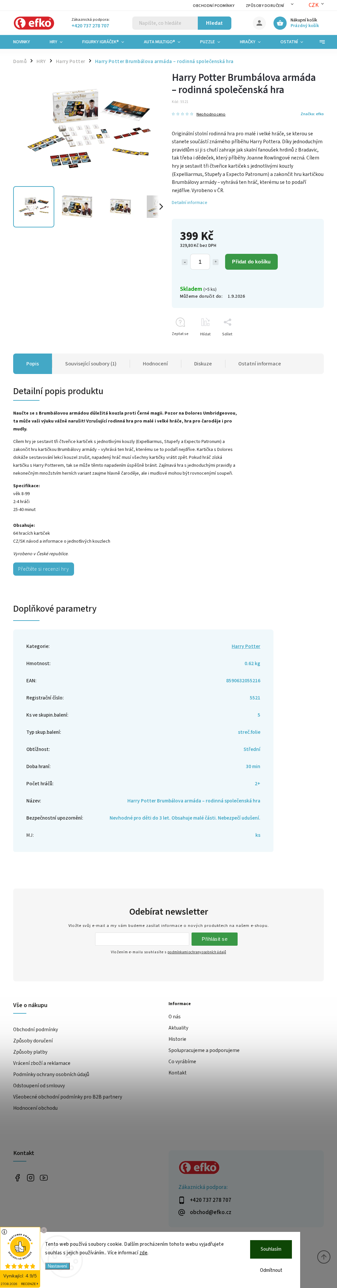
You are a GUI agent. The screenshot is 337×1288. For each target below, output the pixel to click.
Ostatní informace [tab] (259, 363)
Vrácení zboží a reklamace (41, 1063)
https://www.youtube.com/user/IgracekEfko (43, 1178)
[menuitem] (26, 42)
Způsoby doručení (265, 6)
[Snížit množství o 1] (185, 262)
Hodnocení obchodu (35, 1108)
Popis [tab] (32, 363)
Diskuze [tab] (203, 363)
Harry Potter (246, 646)
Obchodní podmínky (214, 6)
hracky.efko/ (30, 1178)
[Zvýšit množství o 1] (216, 262)
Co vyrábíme (182, 1061)
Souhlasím (271, 1249)
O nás (174, 1016)
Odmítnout (271, 1270)
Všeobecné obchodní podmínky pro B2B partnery (67, 1097)
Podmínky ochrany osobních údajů (51, 1074)
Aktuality (178, 1028)
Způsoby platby (30, 1052)
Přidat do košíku (251, 261)
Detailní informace (189, 202)
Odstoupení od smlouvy (39, 1085)
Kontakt (177, 1072)
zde (144, 1252)
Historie (177, 1039)
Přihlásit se (214, 939)
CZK (314, 5)
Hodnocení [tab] (155, 363)
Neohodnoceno (210, 114)
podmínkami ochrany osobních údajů (197, 952)
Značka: (312, 114)
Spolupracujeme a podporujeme (204, 1050)
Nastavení (57, 1266)
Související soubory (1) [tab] (91, 363)
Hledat (214, 23)
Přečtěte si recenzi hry (43, 569)
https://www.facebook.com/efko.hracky (17, 1178)
